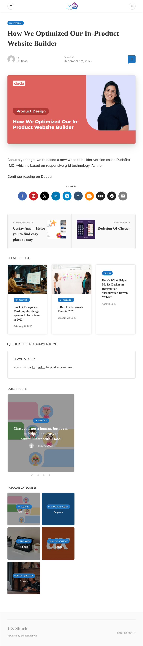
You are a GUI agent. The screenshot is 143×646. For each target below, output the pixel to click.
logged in (38, 367)
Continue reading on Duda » (29, 176)
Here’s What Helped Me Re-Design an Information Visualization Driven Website (115, 289)
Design (107, 273)
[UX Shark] (71, 6)
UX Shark (22, 60)
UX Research (15, 23)
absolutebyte (30, 635)
